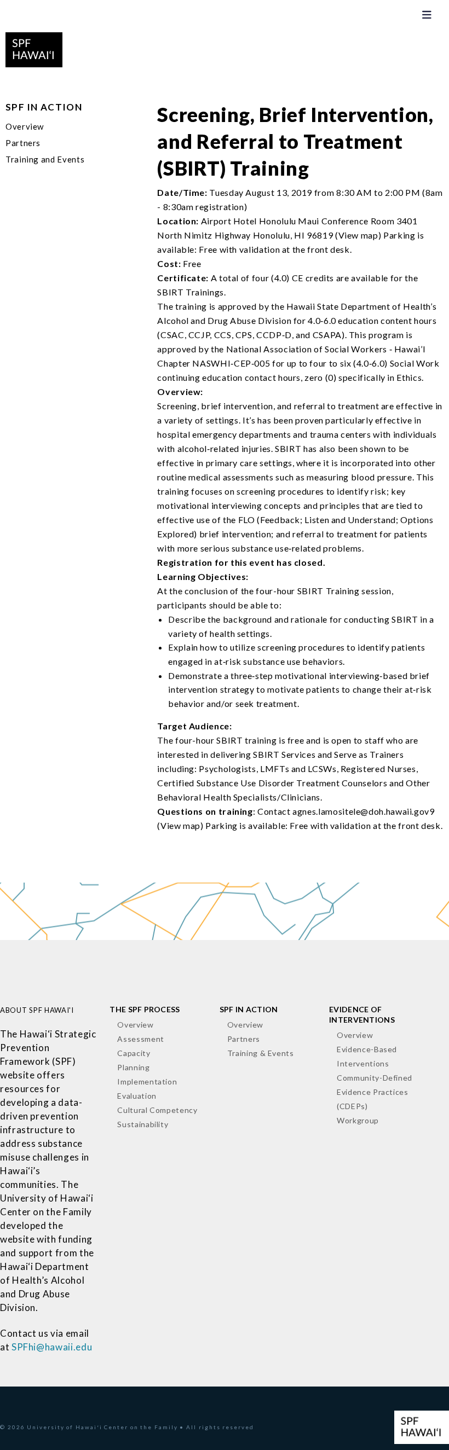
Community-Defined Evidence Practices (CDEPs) (374, 1092)
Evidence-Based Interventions (367, 1056)
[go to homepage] (33, 48)
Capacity (133, 1053)
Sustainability (142, 1124)
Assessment (140, 1038)
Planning (133, 1067)
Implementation (147, 1081)
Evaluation (136, 1095)
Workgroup (358, 1120)
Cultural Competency (157, 1110)
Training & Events (260, 1053)
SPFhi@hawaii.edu (51, 1347)
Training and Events (44, 159)
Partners (23, 143)
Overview (24, 126)
